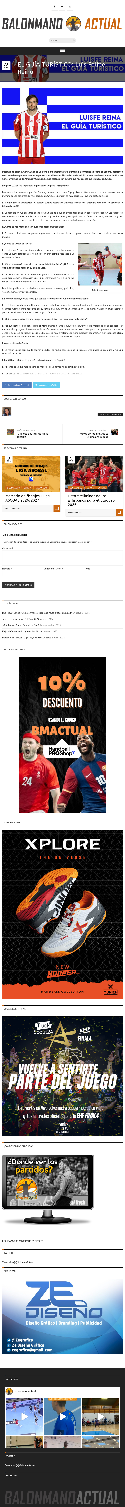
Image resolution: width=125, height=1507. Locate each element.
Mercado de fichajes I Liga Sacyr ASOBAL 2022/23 (26, 637)
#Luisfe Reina (58, 373)
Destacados (13, 487)
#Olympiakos (75, 373)
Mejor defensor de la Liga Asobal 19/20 (22, 631)
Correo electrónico (54, 568)
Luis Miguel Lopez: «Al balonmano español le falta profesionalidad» (37, 613)
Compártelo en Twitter (48, 385)
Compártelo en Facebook (18, 385)
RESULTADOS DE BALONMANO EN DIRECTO (22, 1241)
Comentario (9, 548)
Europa (102, 487)
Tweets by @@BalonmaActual (17, 1262)
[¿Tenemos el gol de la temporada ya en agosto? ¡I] (62, 1416)
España (27, 487)
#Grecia (43, 373)
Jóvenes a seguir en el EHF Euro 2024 (20, 619)
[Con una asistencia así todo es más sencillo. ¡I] (100, 1416)
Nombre (7, 568)
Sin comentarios (12, 508)
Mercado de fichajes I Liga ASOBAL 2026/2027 (27, 498)
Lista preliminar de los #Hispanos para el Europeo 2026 (91, 500)
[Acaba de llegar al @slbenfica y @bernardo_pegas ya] (24, 1416)
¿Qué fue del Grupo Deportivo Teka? (20, 625)
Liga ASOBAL (41, 487)
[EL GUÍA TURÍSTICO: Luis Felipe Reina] (62, 163)
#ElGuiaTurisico (26, 373)
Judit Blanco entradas (110, 414)
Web (88, 568)
